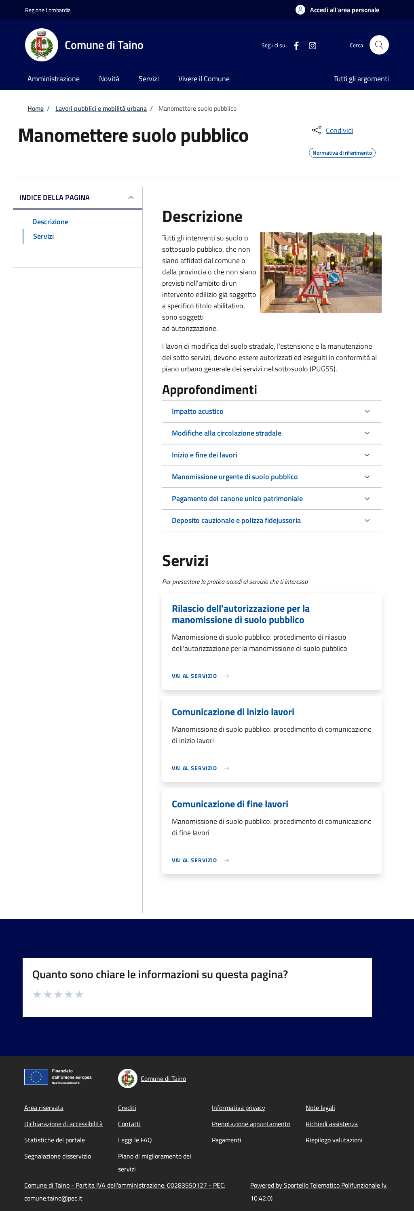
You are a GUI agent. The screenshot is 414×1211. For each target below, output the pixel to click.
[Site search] (379, 45)
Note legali (320, 1107)
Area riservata (43, 1107)
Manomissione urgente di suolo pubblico (235, 476)
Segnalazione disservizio (57, 1156)
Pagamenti (226, 1140)
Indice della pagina (54, 197)
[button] (337, 9)
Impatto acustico (198, 411)
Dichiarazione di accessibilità (63, 1124)
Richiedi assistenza (332, 1124)
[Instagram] (309, 44)
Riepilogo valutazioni (334, 1140)
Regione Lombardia (48, 10)
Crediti (127, 1107)
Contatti (129, 1124)
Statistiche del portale (54, 1140)
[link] (202, 676)
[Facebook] (293, 44)
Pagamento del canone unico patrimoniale (237, 498)
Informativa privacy (238, 1107)
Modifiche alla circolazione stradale (226, 433)
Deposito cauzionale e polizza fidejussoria (236, 520)
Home (35, 108)
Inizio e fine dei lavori (204, 454)
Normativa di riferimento (342, 151)
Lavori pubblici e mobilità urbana (101, 108)
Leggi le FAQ (135, 1140)
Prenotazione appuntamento (251, 1124)
